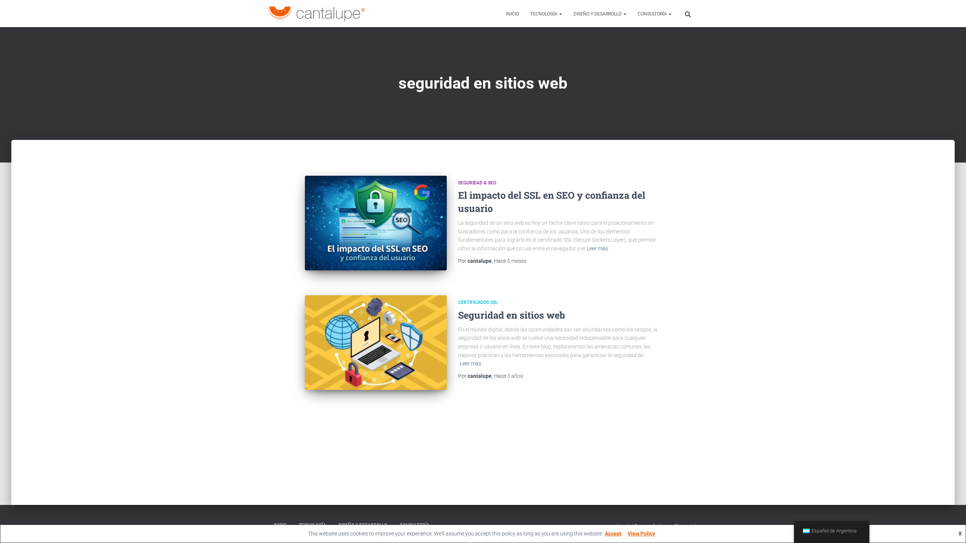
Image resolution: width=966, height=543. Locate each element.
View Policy (641, 534)
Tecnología (544, 14)
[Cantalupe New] (316, 13)
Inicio (512, 14)
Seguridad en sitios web (511, 315)
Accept (613, 534)
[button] (560, 14)
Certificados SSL (478, 302)
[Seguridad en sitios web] (376, 342)
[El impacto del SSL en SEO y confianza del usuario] (376, 223)
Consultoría (653, 14)
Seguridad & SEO (477, 183)
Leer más (597, 248)
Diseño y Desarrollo (598, 14)
